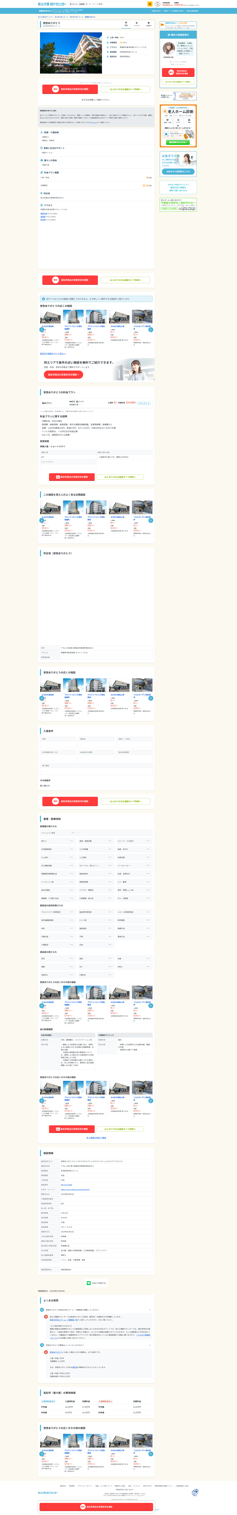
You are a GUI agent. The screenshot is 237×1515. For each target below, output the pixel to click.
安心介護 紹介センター (45, 17)
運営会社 (63, 1486)
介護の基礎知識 (192, 11)
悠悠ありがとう (90, 17)
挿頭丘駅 (43, 213)
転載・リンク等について (104, 1486)
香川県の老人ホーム (61, 17)
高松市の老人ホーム (76, 17)
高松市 (75, 1367)
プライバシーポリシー (85, 1486)
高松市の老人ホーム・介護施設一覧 (64, 1320)
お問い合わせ (147, 1486)
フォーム (93, 122)
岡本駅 (43, 219)
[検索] (150, 3)
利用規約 (72, 1486)
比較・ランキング (134, 1486)
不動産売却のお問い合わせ (124, 1489)
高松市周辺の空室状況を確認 (62, 374)
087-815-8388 (66, 1184)
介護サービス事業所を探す (173, 11)
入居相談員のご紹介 (182, 1486)
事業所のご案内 (120, 1486)
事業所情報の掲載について (164, 1486)
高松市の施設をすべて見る (53, 353)
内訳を (142, 403)
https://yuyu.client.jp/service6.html (75, 1189)
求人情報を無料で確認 (96, 1137)
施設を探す (156, 11)
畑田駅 (43, 216)
